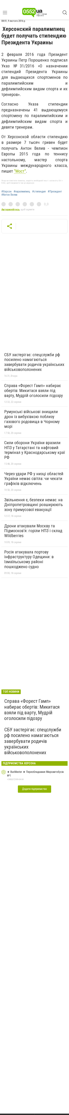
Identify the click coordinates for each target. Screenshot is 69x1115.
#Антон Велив (9, 194)
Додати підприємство (34, 789)
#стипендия (39, 191)
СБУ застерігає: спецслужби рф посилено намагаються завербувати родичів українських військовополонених (34, 362)
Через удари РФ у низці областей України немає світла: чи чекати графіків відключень (33, 478)
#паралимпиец (22, 191)
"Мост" (20, 171)
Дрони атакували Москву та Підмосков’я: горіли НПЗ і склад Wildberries (33, 530)
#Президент (55, 191)
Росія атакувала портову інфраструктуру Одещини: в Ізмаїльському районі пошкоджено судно (29, 559)
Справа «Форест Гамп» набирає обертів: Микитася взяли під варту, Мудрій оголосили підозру (33, 390)
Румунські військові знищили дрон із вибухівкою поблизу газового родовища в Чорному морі (32, 419)
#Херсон (6, 191)
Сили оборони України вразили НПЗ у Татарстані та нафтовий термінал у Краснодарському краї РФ (34, 450)
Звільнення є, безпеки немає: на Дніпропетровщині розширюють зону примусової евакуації (33, 504)
